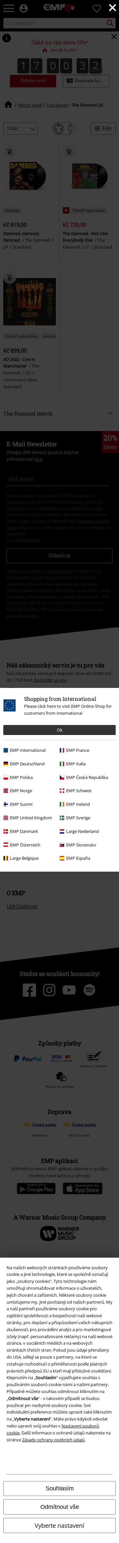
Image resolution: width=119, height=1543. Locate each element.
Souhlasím (60, 1488)
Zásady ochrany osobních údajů (53, 1440)
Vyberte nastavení (59, 1525)
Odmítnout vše (59, 1507)
